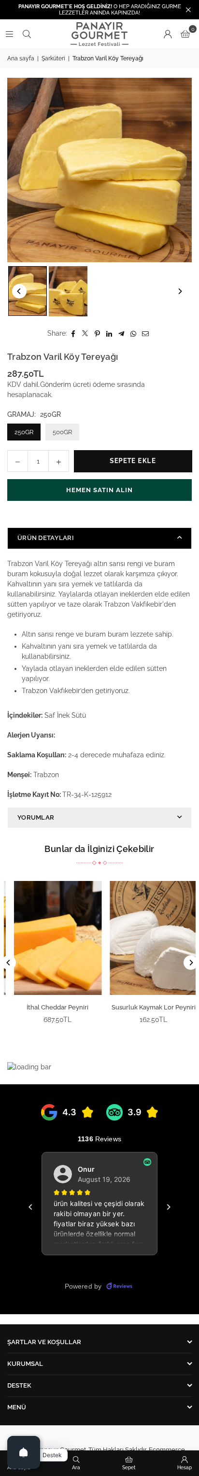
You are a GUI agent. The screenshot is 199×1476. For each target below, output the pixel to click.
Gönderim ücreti (65, 384)
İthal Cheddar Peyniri (52, 1007)
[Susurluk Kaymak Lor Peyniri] (148, 938)
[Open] (23, 1452)
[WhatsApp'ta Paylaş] (133, 333)
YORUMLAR (35, 817)
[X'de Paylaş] (85, 333)
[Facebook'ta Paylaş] (73, 333)
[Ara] (26, 34)
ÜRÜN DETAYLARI (45, 537)
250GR (23, 432)
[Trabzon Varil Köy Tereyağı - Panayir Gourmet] (27, 291)
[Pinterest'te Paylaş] (97, 333)
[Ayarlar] (167, 34)
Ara (76, 1467)
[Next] (179, 291)
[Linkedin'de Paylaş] (109, 333)
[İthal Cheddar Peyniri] (52, 938)
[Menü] (9, 34)
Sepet (129, 1467)
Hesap (184, 1467)
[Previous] (19, 291)
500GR (62, 432)
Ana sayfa (20, 58)
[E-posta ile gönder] (145, 333)
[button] (185, 34)
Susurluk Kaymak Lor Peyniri (147, 1007)
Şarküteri (53, 58)
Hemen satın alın (99, 490)
